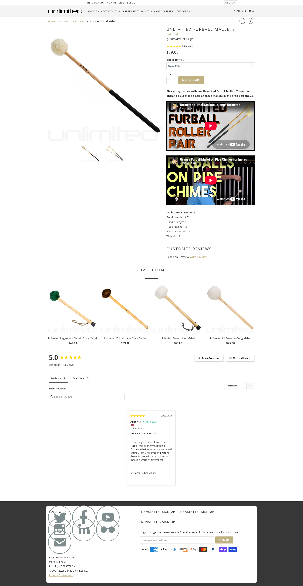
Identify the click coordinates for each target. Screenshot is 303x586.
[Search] (245, 11)
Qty (168, 74)
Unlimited (172, 34)
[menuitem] (93, 11)
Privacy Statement (61, 575)
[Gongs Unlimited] (66, 11)
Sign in (238, 11)
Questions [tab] (78, 378)
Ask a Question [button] (211, 358)
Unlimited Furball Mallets (143, 472)
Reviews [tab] (56, 378)
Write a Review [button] (241, 358)
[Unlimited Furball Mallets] (105, 83)
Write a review (198, 257)
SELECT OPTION (175, 59)
